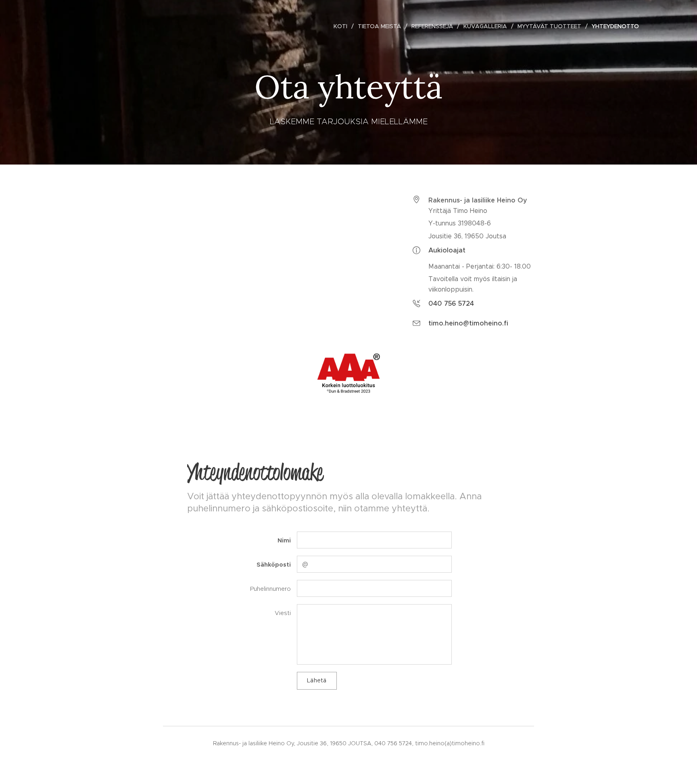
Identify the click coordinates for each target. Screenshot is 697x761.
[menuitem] (343, 26)
